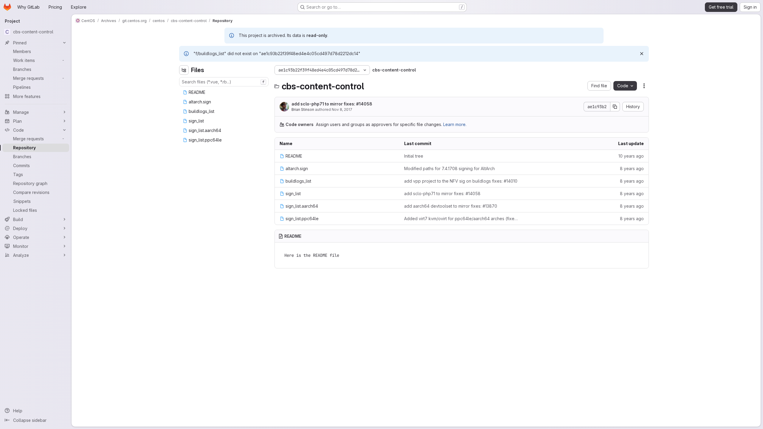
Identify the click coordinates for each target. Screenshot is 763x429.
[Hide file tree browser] (184, 70)
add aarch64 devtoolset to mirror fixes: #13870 (450, 206)
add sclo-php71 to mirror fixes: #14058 (331, 103)
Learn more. (454, 124)
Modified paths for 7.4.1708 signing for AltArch (449, 168)
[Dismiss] (641, 53)
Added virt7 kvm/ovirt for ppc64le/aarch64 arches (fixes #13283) (461, 218)
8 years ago (632, 168)
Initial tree (413, 155)
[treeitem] (224, 92)
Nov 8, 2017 (342, 109)
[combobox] (224, 81)
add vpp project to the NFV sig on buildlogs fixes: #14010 (460, 181)
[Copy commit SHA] (615, 106)
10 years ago (631, 155)
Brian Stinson (302, 109)
